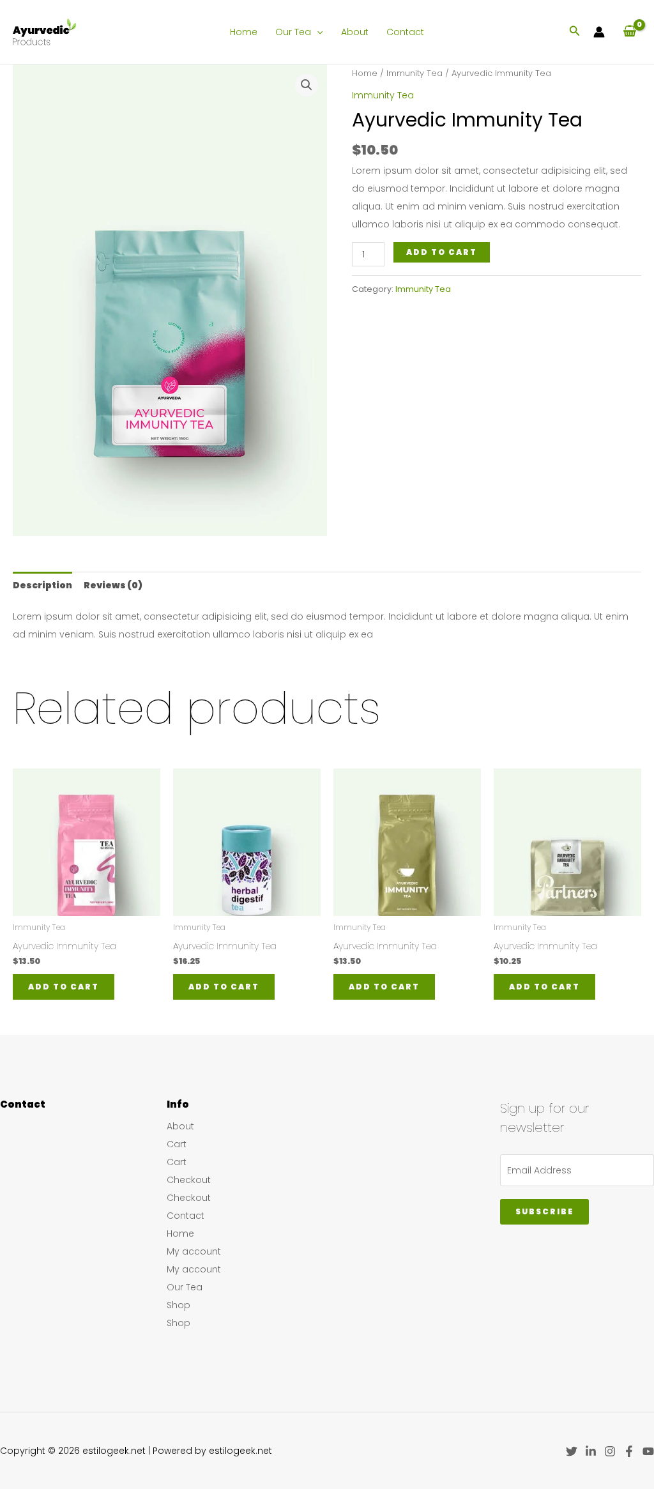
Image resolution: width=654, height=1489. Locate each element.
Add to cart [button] (63, 986)
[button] (317, 32)
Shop (178, 1305)
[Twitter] (571, 1451)
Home (243, 32)
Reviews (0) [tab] (113, 585)
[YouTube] (648, 1451)
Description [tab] (42, 585)
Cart (176, 1144)
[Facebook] (629, 1451)
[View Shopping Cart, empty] (629, 31)
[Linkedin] (591, 1451)
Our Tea (293, 32)
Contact (405, 32)
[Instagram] (610, 1451)
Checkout (189, 1179)
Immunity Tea (414, 73)
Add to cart (441, 252)
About (355, 32)
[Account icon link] (599, 32)
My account (194, 1251)
